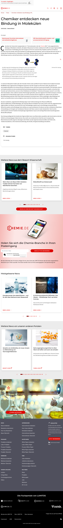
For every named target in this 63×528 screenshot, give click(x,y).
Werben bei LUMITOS (6, 514)
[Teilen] (51, 8)
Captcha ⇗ (23, 256)
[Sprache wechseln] (54, 8)
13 (40, 374)
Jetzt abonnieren (54, 439)
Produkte (24, 475)
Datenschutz (18, 519)
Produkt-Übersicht (6, 452)
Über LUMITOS (18, 514)
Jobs (23, 480)
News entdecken (5, 425)
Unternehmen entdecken (28, 425)
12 (39, 374)
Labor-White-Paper (27, 444)
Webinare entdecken (6, 458)
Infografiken (4, 475)
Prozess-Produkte (6, 447)
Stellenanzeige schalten (28, 463)
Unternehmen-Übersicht (28, 435)
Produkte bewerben (6, 449)
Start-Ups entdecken (27, 428)
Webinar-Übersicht (6, 463)
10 (39, 204)
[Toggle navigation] (61, 8)
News (23, 472)
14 (42, 374)
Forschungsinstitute (6, 477)
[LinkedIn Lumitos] (61, 519)
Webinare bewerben (6, 461)
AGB (11, 519)
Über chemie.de (29, 514)
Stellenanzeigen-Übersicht (29, 466)
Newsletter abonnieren (41, 251)
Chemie (43, 46)
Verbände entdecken (27, 430)
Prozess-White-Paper (27, 447)
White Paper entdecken (28, 442)
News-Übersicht (5, 433)
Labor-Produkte (5, 444)
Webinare (24, 482)
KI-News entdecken (16, 412)
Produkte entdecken (6, 442)
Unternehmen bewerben (28, 433)
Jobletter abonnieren (27, 461)
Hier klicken (16, 255)
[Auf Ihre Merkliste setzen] (57, 8)
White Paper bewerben (28, 449)
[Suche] (48, 8)
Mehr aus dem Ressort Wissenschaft (31, 209)
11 (37, 374)
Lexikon (3, 472)
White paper (25, 477)
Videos (2, 480)
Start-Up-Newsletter (6, 430)
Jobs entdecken (26, 458)
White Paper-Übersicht (28, 452)
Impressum (4, 519)
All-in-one (24, 485)
